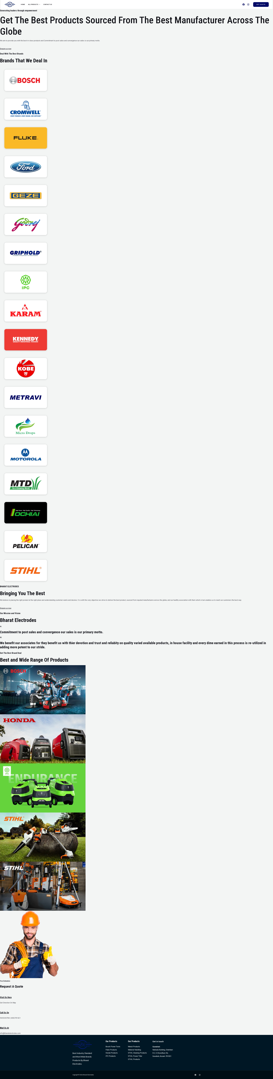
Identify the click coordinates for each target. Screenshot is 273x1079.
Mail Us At (4, 1028)
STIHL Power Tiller (135, 1056)
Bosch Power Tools (113, 1047)
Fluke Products (111, 1050)
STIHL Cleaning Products (137, 1053)
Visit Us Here (6, 997)
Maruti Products (134, 1047)
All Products (33, 4)
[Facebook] (244, 4)
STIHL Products (134, 1059)
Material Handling (134, 1050)
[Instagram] (248, 4)
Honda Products (112, 1053)
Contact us (47, 4)
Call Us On (4, 1012)
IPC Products (111, 1056)
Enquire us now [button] (5, 49)
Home (23, 4)
